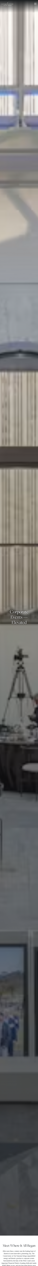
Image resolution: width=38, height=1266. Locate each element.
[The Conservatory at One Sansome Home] (10, 4)
